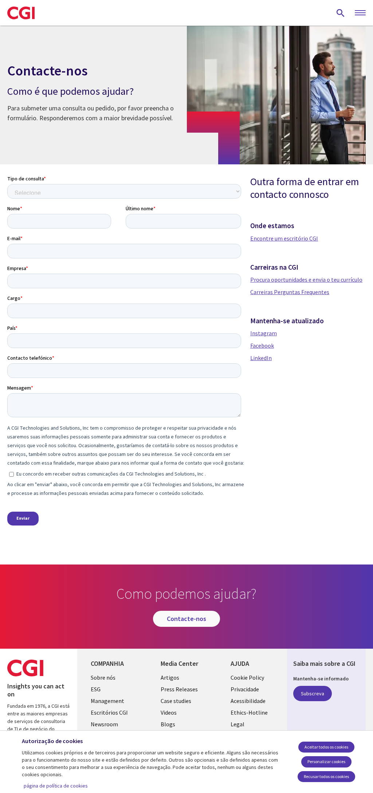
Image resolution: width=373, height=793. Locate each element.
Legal (237, 724)
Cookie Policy (247, 677)
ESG (96, 689)
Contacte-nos (186, 618)
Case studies (176, 700)
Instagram (263, 333)
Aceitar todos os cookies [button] (326, 747)
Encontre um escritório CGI (284, 238)
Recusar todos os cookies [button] (326, 776)
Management (107, 700)
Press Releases (179, 689)
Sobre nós (103, 677)
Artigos (170, 677)
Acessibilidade (248, 700)
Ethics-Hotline (249, 712)
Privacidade (245, 689)
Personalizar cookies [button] (326, 761)
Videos (169, 712)
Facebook (262, 345)
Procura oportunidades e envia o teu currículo (306, 279)
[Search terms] (340, 13)
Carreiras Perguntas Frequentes (289, 292)
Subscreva (312, 693)
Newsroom (104, 724)
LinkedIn (261, 358)
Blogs (168, 724)
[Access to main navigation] (360, 13)
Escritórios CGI (109, 712)
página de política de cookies (56, 785)
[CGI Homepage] (21, 13)
